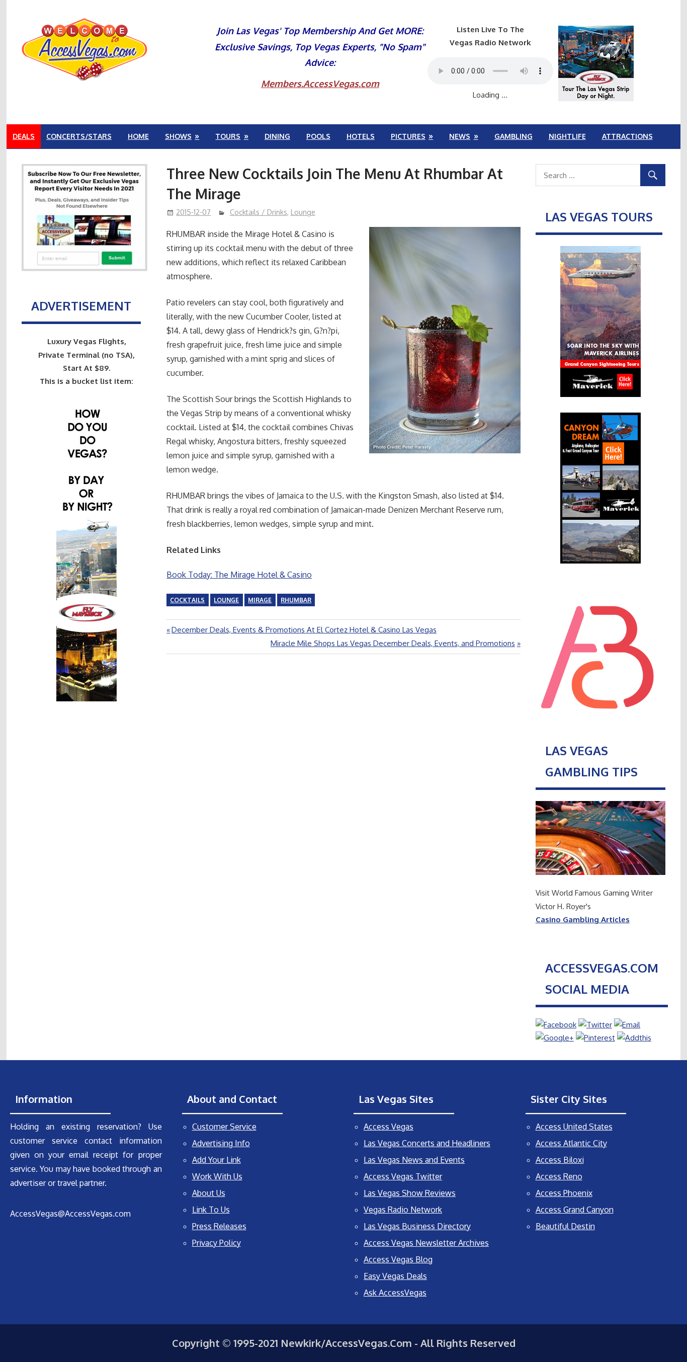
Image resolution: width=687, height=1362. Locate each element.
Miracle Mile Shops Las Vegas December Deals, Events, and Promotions (393, 643)
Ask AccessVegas (395, 1293)
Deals (24, 136)
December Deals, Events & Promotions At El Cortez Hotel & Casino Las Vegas (304, 629)
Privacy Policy (216, 1243)
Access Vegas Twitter (403, 1176)
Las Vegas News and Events (414, 1160)
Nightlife (567, 136)
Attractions (627, 136)
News (459, 136)
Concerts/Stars (79, 136)
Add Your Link (216, 1160)
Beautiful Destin (565, 1226)
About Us (208, 1193)
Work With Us (217, 1176)
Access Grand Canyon (575, 1210)
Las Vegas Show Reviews (410, 1193)
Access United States (574, 1126)
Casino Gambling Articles (583, 919)
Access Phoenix (564, 1193)
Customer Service (224, 1126)
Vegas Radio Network (403, 1210)
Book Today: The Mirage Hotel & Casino (239, 575)
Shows (178, 136)
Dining (277, 136)
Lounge (303, 212)
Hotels (361, 136)
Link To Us (211, 1210)
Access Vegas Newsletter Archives (426, 1243)
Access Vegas (388, 1126)
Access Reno (559, 1176)
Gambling (513, 136)
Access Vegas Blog (398, 1259)
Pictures (408, 136)
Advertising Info (221, 1143)
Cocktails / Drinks (258, 212)
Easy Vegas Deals (395, 1276)
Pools (318, 136)
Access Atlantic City (571, 1143)
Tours (227, 136)
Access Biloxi (560, 1160)
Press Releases (219, 1226)
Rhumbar (296, 600)
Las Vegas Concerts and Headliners (427, 1143)
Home (138, 136)
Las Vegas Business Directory (417, 1226)
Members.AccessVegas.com (320, 83)
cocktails (187, 600)
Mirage (260, 600)
